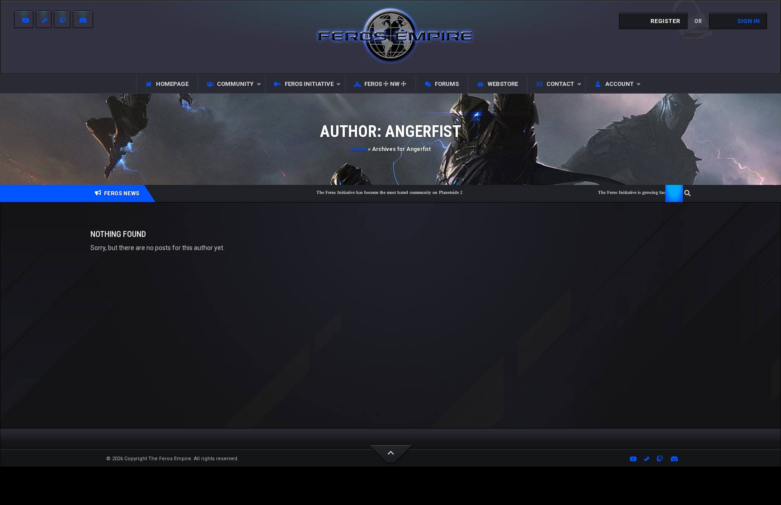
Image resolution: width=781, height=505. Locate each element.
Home (358, 149)
